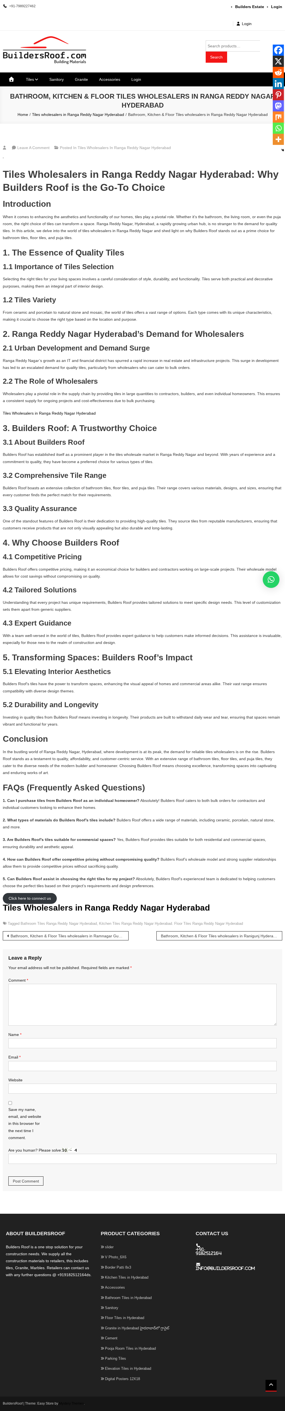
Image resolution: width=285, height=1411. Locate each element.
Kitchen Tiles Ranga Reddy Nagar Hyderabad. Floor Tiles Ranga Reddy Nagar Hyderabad (171, 923)
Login (247, 23)
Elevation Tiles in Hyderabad (128, 1368)
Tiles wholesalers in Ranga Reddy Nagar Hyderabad (124, 147)
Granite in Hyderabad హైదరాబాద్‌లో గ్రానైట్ (137, 1328)
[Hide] (283, 150)
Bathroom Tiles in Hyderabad (128, 1298)
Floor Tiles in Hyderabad (124, 1318)
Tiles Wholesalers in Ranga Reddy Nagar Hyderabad (49, 413)
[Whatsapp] (278, 128)
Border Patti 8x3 (118, 1267)
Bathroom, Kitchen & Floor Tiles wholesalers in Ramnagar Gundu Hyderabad (70, 936)
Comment (18, 980)
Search (216, 57)
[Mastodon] (278, 105)
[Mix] (278, 117)
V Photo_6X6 (115, 1257)
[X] (278, 61)
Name (14, 1034)
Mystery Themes (71, 1403)
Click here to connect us (30, 898)
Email (14, 1057)
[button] (271, 579)
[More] (278, 139)
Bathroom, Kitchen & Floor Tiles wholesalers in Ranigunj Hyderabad (220, 936)
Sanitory (56, 79)
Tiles (30, 79)
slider (109, 1247)
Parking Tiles (115, 1358)
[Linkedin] (278, 83)
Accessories (109, 79)
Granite (81, 79)
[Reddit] (278, 72)
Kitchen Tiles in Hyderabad (126, 1277)
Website (15, 1080)
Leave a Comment (33, 147)
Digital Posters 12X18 (122, 1379)
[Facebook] (278, 50)
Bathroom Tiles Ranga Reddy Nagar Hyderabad (59, 923)
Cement (111, 1338)
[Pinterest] (278, 94)
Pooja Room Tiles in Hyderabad (130, 1348)
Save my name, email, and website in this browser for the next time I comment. (24, 1123)
